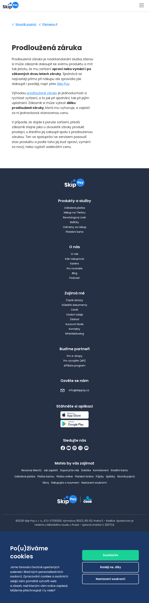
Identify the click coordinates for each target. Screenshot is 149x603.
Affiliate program (74, 365)
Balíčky (74, 222)
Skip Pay (63, 84)
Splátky (110, 476)
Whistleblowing (74, 333)
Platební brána (84, 476)
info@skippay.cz (78, 390)
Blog (74, 273)
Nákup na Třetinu (74, 212)
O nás (74, 254)
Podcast (74, 278)
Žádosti (74, 319)
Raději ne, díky (110, 567)
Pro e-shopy (74, 356)
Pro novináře (74, 268)
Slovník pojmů (25, 24)
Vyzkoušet (74, 5)
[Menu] (141, 5)
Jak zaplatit (51, 470)
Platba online (65, 476)
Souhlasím (110, 555)
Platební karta (74, 232)
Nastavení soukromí (94, 482)
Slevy (46, 482)
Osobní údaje (74, 314)
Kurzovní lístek (75, 324)
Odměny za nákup (74, 227)
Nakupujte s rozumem (65, 482)
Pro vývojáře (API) (74, 360)
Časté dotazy (74, 300)
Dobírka (86, 470)
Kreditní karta (119, 470)
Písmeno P (49, 24)
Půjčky (100, 476)
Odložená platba (74, 208)
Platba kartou (45, 476)
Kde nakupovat (74, 259)
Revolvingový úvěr (74, 217)
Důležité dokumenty (74, 305)
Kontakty (74, 329)
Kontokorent (101, 470)
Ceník (74, 309)
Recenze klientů (31, 470)
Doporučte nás (69, 470)
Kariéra (74, 263)
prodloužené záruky (42, 93)
